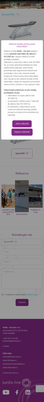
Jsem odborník (22, 124)
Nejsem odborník (22, 132)
